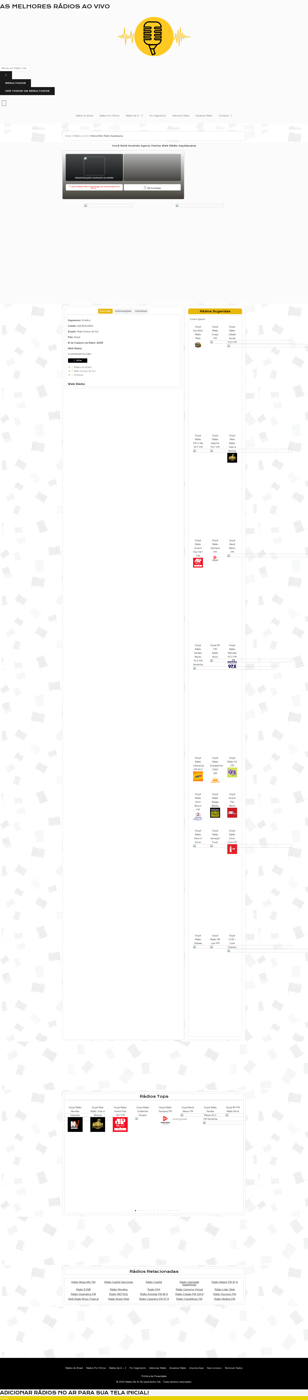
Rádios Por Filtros (109, 115)
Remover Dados (234, 1367)
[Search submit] (6, 75)
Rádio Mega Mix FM (83, 1282)
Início (68, 135)
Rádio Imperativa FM (83, 1294)
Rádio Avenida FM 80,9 (154, 1294)
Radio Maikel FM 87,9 (225, 1282)
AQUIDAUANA (85, 325)
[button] (128, 1210)
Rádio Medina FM (224, 1299)
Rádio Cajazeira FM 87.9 (154, 1299)
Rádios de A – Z (134, 115)
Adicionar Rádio (180, 115)
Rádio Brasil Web (118, 1299)
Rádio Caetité (154, 1282)
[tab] (105, 311)
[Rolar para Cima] (300, 1391)
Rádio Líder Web (225, 1289)
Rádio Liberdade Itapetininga (189, 1283)
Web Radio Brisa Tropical (83, 1299)
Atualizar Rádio (204, 115)
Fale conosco (214, 1367)
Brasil (77, 337)
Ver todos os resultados (27, 90)
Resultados (15, 83)
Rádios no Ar (81, 135)
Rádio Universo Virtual (189, 1289)
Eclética (86, 320)
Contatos (224, 115)
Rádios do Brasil (84, 115)
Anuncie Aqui (196, 1367)
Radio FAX (154, 1289)
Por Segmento (157, 115)
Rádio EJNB (83, 1289)
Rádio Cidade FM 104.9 (189, 1294)
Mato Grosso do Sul (87, 331)
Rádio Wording (119, 1289)
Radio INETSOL (118, 1294)
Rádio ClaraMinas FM (189, 1299)
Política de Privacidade (154, 1376)
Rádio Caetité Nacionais (118, 1282)
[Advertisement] (215, 174)
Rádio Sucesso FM (224, 1294)
